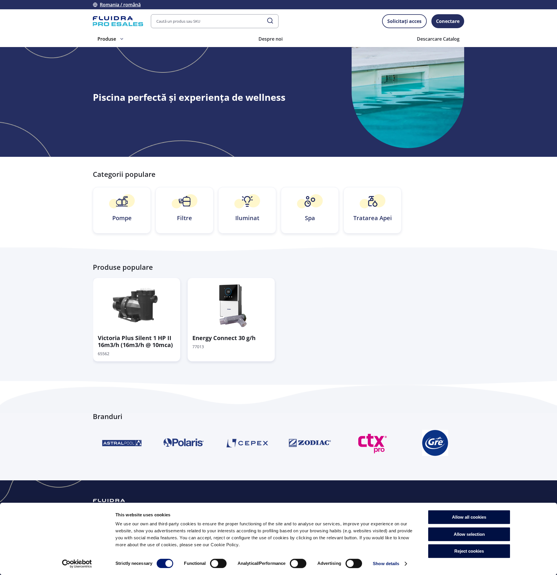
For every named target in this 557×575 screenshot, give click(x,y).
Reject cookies (469, 551)
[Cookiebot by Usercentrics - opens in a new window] (77, 563)
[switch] (218, 563)
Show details (386, 563)
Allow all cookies (469, 517)
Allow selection (469, 534)
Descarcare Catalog (438, 39)
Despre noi (270, 39)
